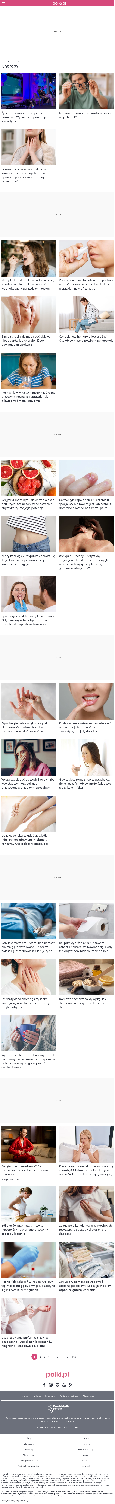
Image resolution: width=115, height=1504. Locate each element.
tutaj (26, 1500)
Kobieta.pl (86, 1443)
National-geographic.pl (29, 1466)
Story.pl (86, 1466)
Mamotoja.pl (29, 1454)
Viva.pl (86, 1454)
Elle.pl (29, 1438)
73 (62, 1356)
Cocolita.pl (29, 1449)
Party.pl (86, 1438)
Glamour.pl (29, 1443)
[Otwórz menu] (3, 3)
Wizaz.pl (86, 1460)
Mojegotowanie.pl (29, 1460)
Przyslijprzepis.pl (86, 1449)
